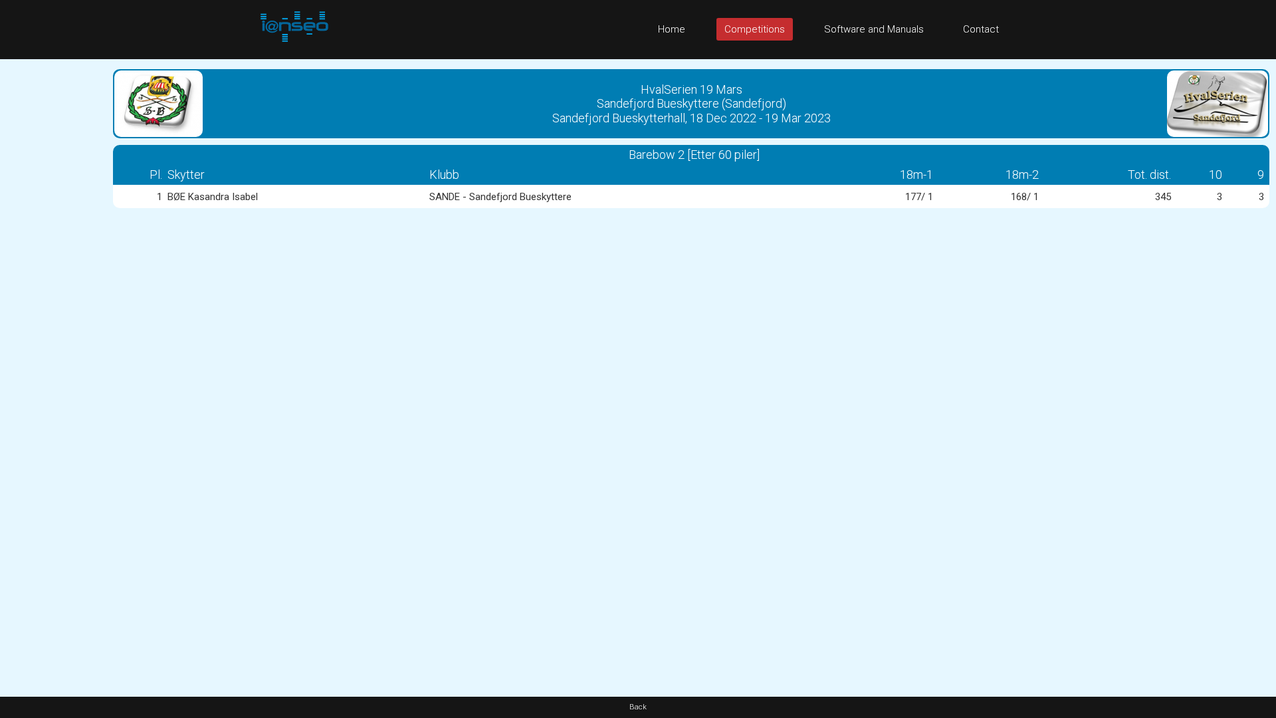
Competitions (754, 29)
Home (671, 29)
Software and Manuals (874, 29)
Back (638, 707)
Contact (981, 29)
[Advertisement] (53, 258)
